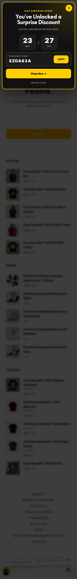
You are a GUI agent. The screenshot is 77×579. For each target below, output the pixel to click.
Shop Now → (38, 73)
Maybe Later (38, 82)
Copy (61, 59)
